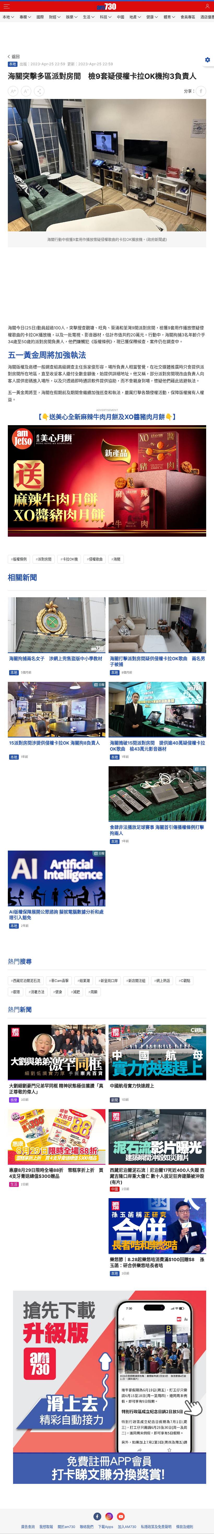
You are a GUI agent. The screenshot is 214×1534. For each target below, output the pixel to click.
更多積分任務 (134, 1501)
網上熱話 (163, 981)
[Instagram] (109, 1516)
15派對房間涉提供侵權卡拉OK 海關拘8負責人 (54, 743)
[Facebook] (97, 1516)
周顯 (94, 992)
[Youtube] (121, 1516)
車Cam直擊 (60, 981)
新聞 (114, 1100)
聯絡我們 (86, 1527)
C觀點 (185, 981)
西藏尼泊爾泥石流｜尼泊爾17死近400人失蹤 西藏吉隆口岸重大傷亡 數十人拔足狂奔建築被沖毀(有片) (157, 1176)
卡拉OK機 (70, 559)
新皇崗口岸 (109, 981)
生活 (13, 1184)
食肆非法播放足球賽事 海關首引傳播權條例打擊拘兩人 (157, 830)
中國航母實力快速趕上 (132, 1085)
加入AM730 (127, 1527)
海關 (117, 559)
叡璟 (16, 992)
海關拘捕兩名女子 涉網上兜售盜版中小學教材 (55, 658)
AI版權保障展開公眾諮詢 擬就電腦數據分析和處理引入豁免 (56, 915)
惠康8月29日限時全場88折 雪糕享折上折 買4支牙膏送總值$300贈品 (56, 1173)
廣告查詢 (28, 1527)
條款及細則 (184, 1527)
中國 (114, 1189)
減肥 (76, 992)
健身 (58, 992)
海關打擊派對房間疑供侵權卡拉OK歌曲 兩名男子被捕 (157, 661)
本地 (12, 64)
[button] (6, 6)
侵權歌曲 (96, 559)
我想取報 (46, 1527)
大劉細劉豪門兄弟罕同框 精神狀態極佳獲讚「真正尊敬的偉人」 (56, 1088)
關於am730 (66, 1527)
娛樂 (13, 1100)
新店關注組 (136, 981)
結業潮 (85, 981)
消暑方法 (37, 992)
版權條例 (20, 559)
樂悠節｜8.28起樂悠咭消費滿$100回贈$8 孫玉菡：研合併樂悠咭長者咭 (157, 1262)
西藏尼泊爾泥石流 (26, 981)
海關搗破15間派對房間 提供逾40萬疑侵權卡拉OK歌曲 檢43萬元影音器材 (157, 746)
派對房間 (44, 559)
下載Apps (105, 1527)
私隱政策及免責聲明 (156, 1527)
